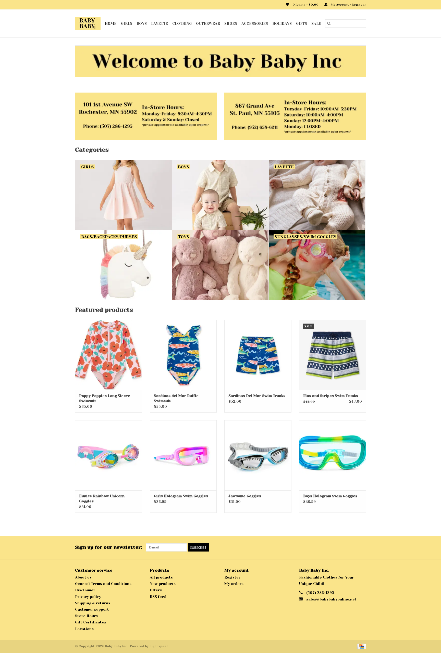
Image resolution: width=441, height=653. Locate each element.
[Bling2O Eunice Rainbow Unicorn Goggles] (108, 455)
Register (232, 577)
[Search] (329, 23)
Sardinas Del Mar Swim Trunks (256, 396)
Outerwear (208, 23)
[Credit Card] (361, 646)
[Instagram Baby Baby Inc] (362, 547)
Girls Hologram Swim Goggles (181, 496)
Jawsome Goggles (244, 496)
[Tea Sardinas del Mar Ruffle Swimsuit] (183, 355)
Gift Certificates (90, 622)
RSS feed (158, 597)
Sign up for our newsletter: (108, 547)
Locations (84, 629)
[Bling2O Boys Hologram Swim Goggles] (332, 455)
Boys (142, 23)
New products (163, 584)
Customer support (92, 609)
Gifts (301, 23)
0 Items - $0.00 (305, 4)
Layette (159, 23)
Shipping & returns (92, 603)
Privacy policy (88, 597)
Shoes (230, 23)
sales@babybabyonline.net (331, 599)
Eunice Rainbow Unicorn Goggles (102, 498)
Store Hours (86, 616)
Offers (156, 590)
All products (161, 577)
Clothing (182, 23)
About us (83, 577)
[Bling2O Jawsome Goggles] (257, 455)
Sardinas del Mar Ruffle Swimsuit (176, 398)
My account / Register (348, 4)
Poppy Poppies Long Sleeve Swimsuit (104, 398)
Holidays (282, 23)
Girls (126, 23)
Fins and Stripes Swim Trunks (330, 396)
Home (111, 23)
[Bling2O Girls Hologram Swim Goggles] (183, 455)
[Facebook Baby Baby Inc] (353, 547)
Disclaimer (85, 590)
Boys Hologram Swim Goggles (330, 496)
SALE (316, 23)
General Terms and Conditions (103, 584)
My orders (233, 584)
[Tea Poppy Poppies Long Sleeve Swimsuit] (108, 355)
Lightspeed (159, 646)
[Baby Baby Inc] (88, 23)
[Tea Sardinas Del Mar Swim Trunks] (257, 355)
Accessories (254, 23)
